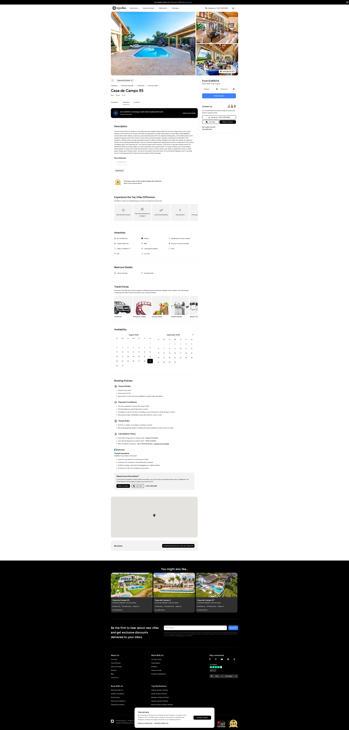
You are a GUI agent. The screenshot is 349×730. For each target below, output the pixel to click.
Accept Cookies (202, 718)
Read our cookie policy (145, 723)
